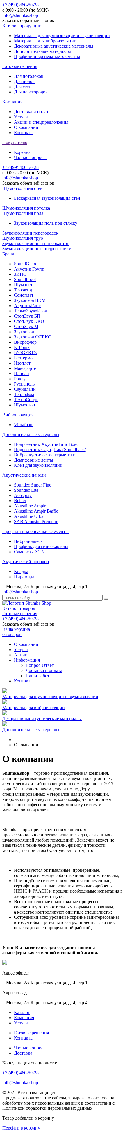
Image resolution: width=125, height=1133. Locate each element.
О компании (26, 127)
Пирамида (24, 576)
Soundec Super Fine (32, 484)
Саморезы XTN (29, 551)
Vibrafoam (23, 424)
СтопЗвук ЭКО (29, 321)
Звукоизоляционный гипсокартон (35, 243)
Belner (20, 500)
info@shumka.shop (20, 15)
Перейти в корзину (21, 1127)
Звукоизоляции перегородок (30, 232)
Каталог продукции (22, 25)
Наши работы (39, 675)
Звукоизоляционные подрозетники (37, 248)
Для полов (24, 81)
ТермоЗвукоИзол (30, 310)
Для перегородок (31, 91)
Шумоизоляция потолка (26, 208)
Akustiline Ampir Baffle (36, 511)
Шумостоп (24, 404)
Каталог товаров (18, 608)
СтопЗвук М (26, 326)
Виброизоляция (17, 414)
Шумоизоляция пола (22, 213)
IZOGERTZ (25, 352)
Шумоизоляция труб (22, 238)
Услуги (21, 116)
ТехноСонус (26, 399)
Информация (27, 660)
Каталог (22, 1012)
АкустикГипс (27, 305)
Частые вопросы (30, 157)
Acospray (23, 495)
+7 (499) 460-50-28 (20, 4)
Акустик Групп (29, 268)
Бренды (9, 253)
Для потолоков (28, 76)
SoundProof (25, 279)
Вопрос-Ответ (40, 665)
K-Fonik (22, 347)
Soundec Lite (26, 490)
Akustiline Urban (30, 516)
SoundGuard (26, 263)
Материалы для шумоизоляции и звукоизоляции (62, 35)
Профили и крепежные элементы (47, 56)
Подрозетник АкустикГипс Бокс (46, 444)
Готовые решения (19, 66)
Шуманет (23, 284)
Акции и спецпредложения (41, 122)
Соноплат (23, 295)
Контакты (23, 132)
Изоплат (22, 363)
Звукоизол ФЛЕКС (32, 336)
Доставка (23, 1053)
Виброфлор (25, 342)
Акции (21, 654)
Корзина (22, 152)
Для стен (22, 86)
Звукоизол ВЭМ (30, 300)
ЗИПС (20, 274)
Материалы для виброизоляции (45, 40)
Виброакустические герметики (45, 454)
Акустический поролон (25, 561)
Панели (21, 373)
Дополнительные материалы (42, 51)
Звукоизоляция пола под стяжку (45, 223)
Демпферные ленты (33, 459)
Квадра (21, 571)
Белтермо (23, 357)
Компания (12, 101)
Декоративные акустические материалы (53, 46)
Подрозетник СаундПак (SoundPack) (50, 449)
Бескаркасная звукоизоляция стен (47, 198)
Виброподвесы (29, 541)
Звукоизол (24, 331)
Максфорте (25, 368)
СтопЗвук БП (27, 316)
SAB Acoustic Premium (36, 521)
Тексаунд (23, 289)
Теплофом (24, 394)
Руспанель (24, 383)
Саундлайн (25, 389)
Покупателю (14, 142)
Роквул (21, 378)
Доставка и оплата (32, 111)
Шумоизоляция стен (22, 188)
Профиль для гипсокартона (41, 546)
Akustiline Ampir (30, 505)
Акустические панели (24, 475)
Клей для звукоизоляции (38, 465)
